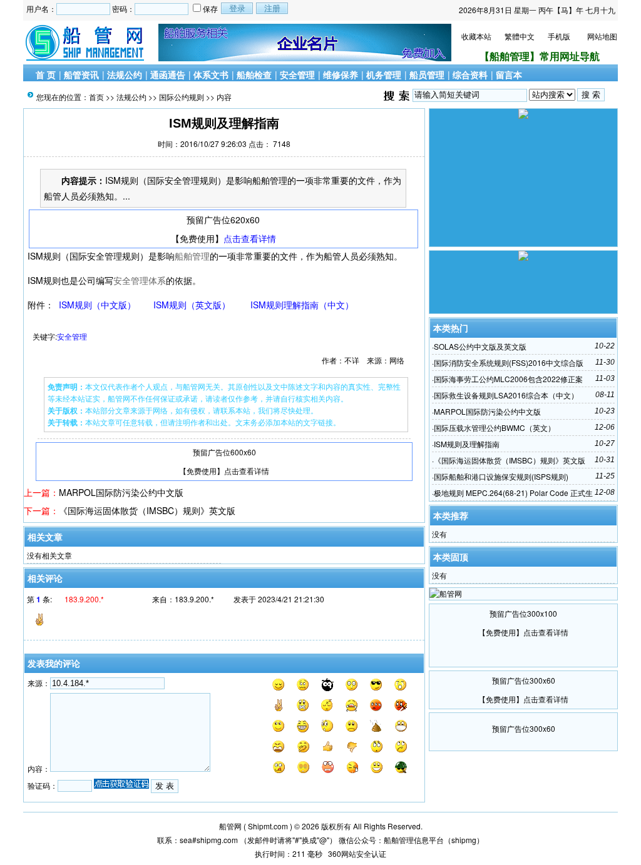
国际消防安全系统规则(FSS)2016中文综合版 (508, 362)
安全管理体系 (139, 280)
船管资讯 (81, 74)
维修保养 (340, 74)
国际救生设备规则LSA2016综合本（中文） (506, 395)
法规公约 (124, 74)
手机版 (559, 36)
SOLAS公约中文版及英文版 (480, 346)
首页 (96, 96)
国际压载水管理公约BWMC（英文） (494, 427)
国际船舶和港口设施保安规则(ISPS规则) (501, 476)
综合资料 (470, 74)
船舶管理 (192, 256)
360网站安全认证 (357, 853)
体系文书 (210, 74)
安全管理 (297, 74)
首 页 (46, 74)
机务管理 (383, 74)
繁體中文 (520, 36)
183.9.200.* (194, 599)
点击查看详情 (249, 238)
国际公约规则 (181, 96)
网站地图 (602, 36)
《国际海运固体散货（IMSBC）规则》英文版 (147, 510)
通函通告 (167, 74)
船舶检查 (254, 74)
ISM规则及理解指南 (467, 443)
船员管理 (426, 74)
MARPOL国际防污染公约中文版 (121, 492)
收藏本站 (476, 36)
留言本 (509, 74)
